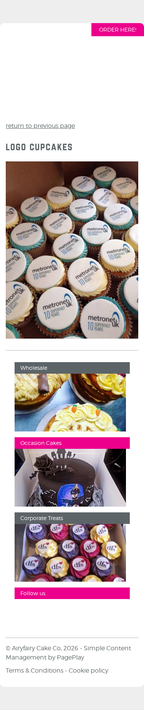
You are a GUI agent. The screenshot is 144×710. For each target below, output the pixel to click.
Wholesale (33, 367)
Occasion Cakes (40, 443)
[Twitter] (70, 612)
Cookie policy (88, 670)
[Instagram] (47, 612)
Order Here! (117, 29)
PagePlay (70, 657)
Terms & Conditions (34, 670)
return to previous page (40, 125)
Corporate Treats (41, 518)
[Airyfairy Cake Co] (72, 70)
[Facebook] (24, 612)
